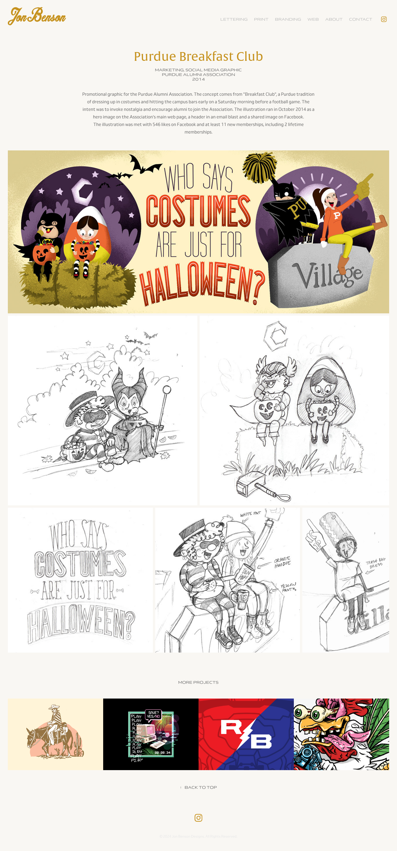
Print (261, 19)
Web (313, 19)
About (334, 19)
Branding (288, 19)
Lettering (234, 19)
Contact (360, 19)
